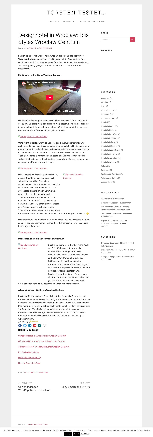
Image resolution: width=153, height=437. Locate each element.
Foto (103, 106)
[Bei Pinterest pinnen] (34, 325)
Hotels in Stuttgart (109, 154)
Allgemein (105, 98)
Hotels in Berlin (107, 126)
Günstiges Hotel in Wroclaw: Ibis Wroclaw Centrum (42, 336)
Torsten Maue (45, 48)
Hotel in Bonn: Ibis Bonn (29, 363)
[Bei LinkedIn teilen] (29, 325)
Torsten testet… (77, 12)
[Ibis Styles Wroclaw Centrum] (32, 136)
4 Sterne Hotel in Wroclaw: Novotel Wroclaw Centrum (43, 347)
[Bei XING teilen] (39, 325)
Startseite (53, 21)
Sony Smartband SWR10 (75, 385)
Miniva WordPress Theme (38, 424)
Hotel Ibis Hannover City (29, 357)
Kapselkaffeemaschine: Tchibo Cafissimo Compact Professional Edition (115, 223)
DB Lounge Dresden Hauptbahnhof (116, 203)
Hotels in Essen (107, 130)
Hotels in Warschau (109, 158)
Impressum (69, 21)
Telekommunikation (109, 178)
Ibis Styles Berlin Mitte (28, 352)
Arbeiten (104, 102)
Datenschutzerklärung (92, 21)
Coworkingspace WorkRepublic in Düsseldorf (34, 387)
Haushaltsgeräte (108, 118)
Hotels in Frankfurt (109, 134)
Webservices (106, 182)
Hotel (27, 372)
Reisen (104, 166)
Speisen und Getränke (110, 174)
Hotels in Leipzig (108, 142)
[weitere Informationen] (44, 326)
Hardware (105, 114)
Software (105, 170)
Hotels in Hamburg (109, 138)
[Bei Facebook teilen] (20, 325)
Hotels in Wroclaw (40, 372)
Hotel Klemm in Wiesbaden (112, 199)
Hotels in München (109, 146)
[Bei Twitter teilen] (25, 325)
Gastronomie (106, 110)
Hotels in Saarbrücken (110, 150)
